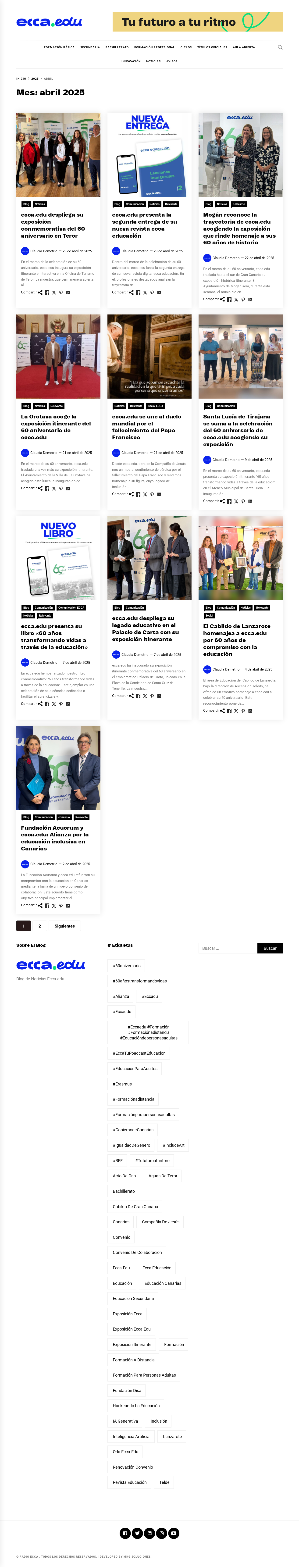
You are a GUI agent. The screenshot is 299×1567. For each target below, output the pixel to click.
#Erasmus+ (123, 1084)
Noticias (153, 61)
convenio (64, 817)
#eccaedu (122, 1011)
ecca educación (156, 1267)
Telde (164, 1482)
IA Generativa (125, 1421)
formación (174, 1344)
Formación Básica (59, 47)
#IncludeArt (174, 1145)
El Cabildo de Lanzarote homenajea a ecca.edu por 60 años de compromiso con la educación (237, 640)
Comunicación (135, 204)
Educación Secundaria (133, 1298)
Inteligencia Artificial (131, 1436)
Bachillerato (117, 47)
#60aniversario (127, 965)
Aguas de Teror (163, 1175)
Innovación (131, 61)
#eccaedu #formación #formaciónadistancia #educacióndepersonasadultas (149, 1032)
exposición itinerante (132, 1344)
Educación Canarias (163, 1283)
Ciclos (186, 47)
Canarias (121, 1221)
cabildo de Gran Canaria (135, 1206)
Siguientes (65, 926)
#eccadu (150, 996)
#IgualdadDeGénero (131, 1145)
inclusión (159, 1421)
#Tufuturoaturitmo (152, 1160)
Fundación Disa (127, 1390)
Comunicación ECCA (71, 607)
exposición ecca (127, 1313)
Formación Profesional (154, 47)
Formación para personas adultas (144, 1375)
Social (209, 615)
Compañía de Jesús (160, 1221)
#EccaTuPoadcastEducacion (139, 1053)
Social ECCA (155, 406)
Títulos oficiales (212, 47)
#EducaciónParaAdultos (135, 1068)
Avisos (172, 61)
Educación (122, 1283)
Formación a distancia (134, 1359)
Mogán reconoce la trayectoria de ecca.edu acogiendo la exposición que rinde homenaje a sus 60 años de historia (239, 229)
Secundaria (90, 47)
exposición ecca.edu (132, 1329)
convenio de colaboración (137, 1252)
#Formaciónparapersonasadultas (144, 1114)
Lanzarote (172, 1436)
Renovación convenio (133, 1467)
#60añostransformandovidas (140, 980)
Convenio (121, 1237)
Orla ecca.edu (125, 1451)
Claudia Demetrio (43, 251)
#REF (118, 1160)
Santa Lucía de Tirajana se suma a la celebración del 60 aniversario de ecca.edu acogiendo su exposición (238, 430)
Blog (26, 204)
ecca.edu (121, 1267)
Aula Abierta (244, 47)
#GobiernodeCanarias (133, 1129)
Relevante (171, 204)
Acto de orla (124, 1175)
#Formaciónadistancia (133, 1099)
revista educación (130, 1482)
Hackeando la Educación (136, 1405)
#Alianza (121, 996)
